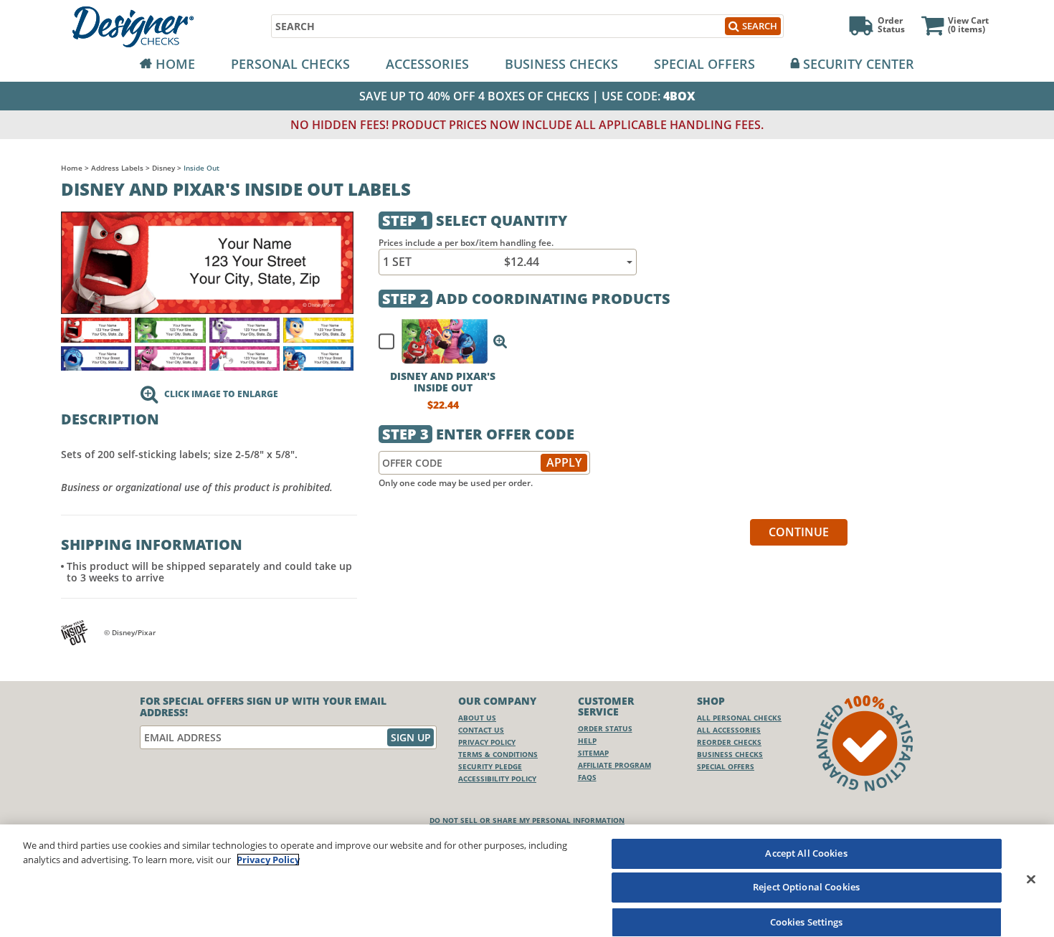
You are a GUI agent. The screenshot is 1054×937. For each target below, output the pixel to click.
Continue (799, 532)
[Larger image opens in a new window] (207, 261)
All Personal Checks (739, 717)
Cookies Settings (806, 921)
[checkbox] (437, 341)
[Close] (1031, 879)
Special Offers (704, 63)
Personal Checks (290, 63)
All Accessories (729, 730)
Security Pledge (490, 766)
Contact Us (481, 730)
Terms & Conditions (498, 754)
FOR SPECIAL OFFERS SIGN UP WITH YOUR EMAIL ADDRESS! (263, 706)
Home (175, 63)
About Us (477, 717)
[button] (500, 341)
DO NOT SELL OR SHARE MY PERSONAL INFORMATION (527, 820)
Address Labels (117, 168)
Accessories (427, 63)
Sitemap (593, 752)
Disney (163, 168)
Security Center (858, 63)
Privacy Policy (487, 742)
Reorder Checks (729, 742)
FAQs (587, 777)
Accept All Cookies (806, 853)
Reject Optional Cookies (806, 887)
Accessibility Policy (497, 778)
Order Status (605, 728)
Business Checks (561, 63)
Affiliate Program (614, 765)
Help (587, 740)
